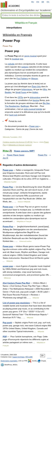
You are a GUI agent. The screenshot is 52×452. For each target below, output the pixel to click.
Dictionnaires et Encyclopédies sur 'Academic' (26, 10)
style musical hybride (33, 109)
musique (15, 59)
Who (45, 89)
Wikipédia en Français (26, 23)
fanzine (36, 100)
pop (21, 59)
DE (43, 2)
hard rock (13, 115)
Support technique (18, 357)
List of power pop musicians (16, 303)
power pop (8, 266)
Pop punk (7, 322)
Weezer (34, 78)
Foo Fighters (22, 78)
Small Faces (21, 92)
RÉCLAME (29, 357)
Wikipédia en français (16, 145)
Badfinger (25, 106)
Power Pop (8, 187)
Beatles (8, 92)
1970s (20, 97)
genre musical (30, 56)
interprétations (14, 27)
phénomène (35, 97)
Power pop (34, 126)
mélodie (11, 64)
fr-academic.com (11, 4)
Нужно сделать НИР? (24, 151)
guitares (24, 67)
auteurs (28, 145)
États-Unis (36, 86)
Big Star (46, 103)
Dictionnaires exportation (9, 361)
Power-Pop (8, 226)
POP (5, 336)
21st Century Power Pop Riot (16, 283)
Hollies (35, 92)
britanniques (26, 89)
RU (32, 2)
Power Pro (42, 155)
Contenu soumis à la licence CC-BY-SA (17, 142)
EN (37, 2)
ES (48, 2)
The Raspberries (12, 106)
